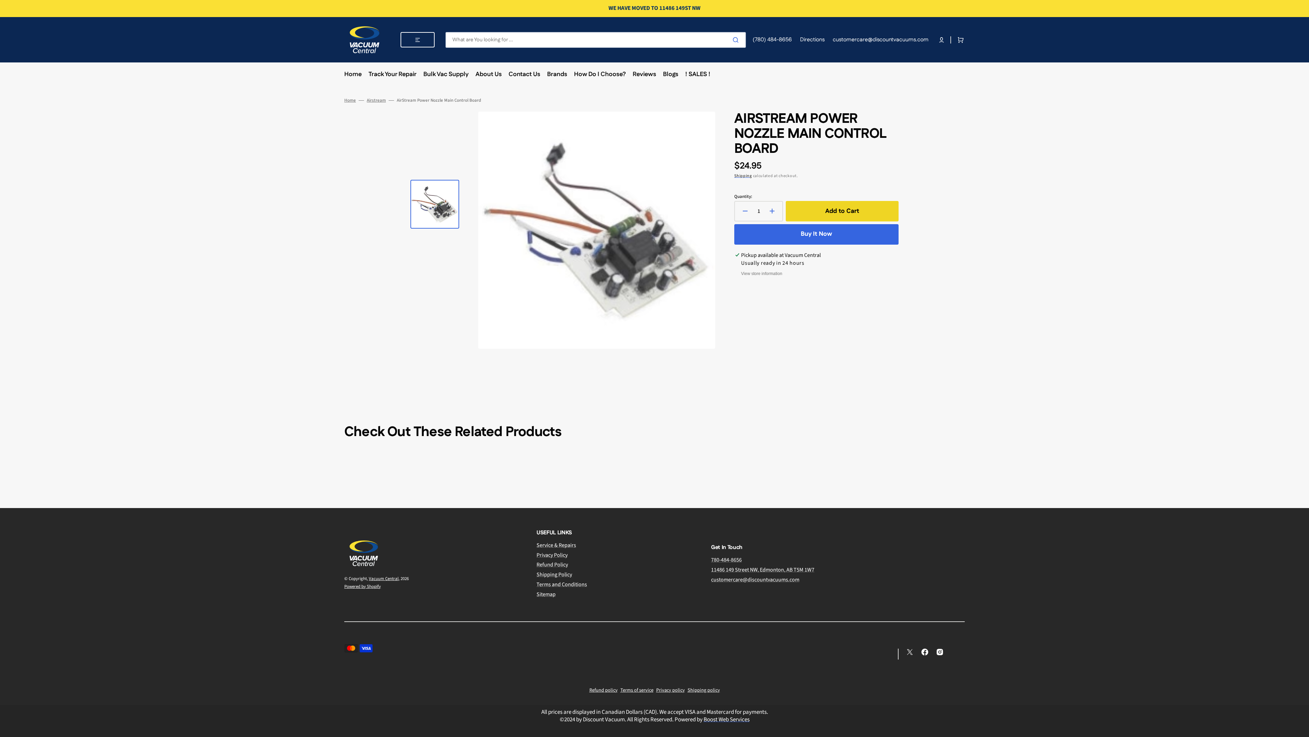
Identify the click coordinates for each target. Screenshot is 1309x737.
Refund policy (603, 690)
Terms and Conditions (562, 584)
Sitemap (546, 594)
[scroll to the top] (1300, 728)
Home (350, 100)
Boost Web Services (727, 720)
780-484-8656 (726, 560)
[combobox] (596, 40)
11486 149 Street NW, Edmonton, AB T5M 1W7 (762, 570)
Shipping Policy (554, 574)
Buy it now (816, 234)
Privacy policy (670, 690)
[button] (941, 39)
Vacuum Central (383, 579)
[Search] (737, 39)
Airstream (376, 100)
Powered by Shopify (362, 586)
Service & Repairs (556, 545)
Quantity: (743, 197)
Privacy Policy (552, 555)
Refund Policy (552, 564)
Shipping (743, 176)
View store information (761, 273)
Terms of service (636, 690)
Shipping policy (704, 690)
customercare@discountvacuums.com (755, 579)
